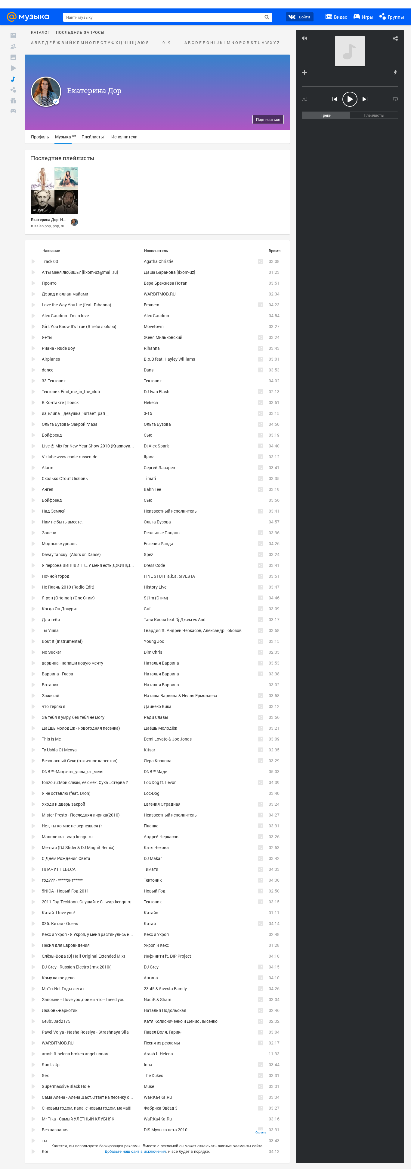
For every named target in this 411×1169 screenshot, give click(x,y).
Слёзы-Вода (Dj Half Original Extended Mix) (83, 956)
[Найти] (266, 17)
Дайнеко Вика (158, 706)
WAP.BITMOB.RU (159, 294)
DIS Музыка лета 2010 (165, 1130)
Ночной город (56, 576)
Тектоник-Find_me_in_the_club (71, 391)
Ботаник (50, 684)
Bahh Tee (152, 489)
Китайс (151, 912)
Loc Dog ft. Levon (160, 782)
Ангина (151, 978)
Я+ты (47, 337)
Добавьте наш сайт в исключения (135, 1151)
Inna (148, 1064)
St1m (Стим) (156, 598)
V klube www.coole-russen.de (69, 457)
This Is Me (51, 739)
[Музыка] (13, 79)
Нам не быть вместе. (62, 522)
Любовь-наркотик (59, 1010)
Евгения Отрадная (162, 804)
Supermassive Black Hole (66, 1086)
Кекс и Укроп (156, 934)
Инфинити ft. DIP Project (167, 956)
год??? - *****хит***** (62, 880)
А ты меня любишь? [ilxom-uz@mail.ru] (80, 272)
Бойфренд (52, 435)
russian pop (41, 226)
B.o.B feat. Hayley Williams (169, 359)
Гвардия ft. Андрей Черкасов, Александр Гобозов (193, 630)
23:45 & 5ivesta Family (165, 988)
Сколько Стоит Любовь (65, 478)
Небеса (151, 402)
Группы (395, 17)
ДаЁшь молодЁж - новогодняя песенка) (81, 728)
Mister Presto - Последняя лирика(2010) (81, 815)
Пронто (49, 283)
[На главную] (30, 17)
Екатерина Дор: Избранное (55, 219)
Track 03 (50, 261)
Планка (151, 826)
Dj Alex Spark (156, 446)
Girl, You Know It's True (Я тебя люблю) (79, 326)
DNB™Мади (156, 771)
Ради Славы (156, 717)
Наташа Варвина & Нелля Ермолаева (180, 695)
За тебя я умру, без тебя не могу (73, 717)
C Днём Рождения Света (66, 858)
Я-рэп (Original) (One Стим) (68, 598)
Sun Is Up (51, 1064)
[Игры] (13, 111)
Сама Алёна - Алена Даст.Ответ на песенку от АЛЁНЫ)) (96, 1097)
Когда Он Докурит (60, 608)
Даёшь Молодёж (160, 728)
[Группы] (13, 89)
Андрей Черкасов (161, 836)
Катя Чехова (156, 847)
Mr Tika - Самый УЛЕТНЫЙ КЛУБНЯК (78, 1119)
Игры (367, 17)
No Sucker (51, 652)
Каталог (40, 32)
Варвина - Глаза (57, 674)
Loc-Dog (151, 793)
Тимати (151, 869)
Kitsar (149, 750)
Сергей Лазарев (159, 467)
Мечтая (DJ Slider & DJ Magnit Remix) (78, 847)
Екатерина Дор (94, 90)
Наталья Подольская (165, 1010)
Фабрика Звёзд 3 (161, 1108)
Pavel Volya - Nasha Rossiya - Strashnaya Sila (85, 1032)
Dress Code (154, 565)
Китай (150, 923)
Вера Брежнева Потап (165, 283)
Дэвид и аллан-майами (65, 294)
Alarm (47, 467)
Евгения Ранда (158, 543)
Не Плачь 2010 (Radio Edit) (68, 587)
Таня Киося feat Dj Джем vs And (175, 619)
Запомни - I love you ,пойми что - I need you (83, 999)
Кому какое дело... (60, 978)
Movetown (154, 326)
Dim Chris (153, 652)
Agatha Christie (158, 261)
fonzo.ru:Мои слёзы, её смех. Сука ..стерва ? (85, 782)
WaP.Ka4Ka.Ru (158, 1097)
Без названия (55, 1130)
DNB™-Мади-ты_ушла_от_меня (73, 771)
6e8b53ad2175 (56, 1021)
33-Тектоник (54, 381)
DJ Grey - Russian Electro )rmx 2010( (76, 967)
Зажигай (50, 695)
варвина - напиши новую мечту (72, 663)
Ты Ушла (50, 630)
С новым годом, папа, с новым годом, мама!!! (86, 1108)
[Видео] (13, 68)
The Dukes (153, 1075)
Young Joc (154, 641)
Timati (150, 478)
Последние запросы (80, 32)
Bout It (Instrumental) (62, 641)
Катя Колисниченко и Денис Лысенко (181, 1021)
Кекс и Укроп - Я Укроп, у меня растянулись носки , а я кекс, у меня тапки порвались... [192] (131, 934)
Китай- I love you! (58, 912)
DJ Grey (151, 967)
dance (47, 370)
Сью (148, 435)
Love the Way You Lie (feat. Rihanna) (76, 305)
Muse (149, 1086)
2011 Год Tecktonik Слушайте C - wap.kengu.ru (86, 902)
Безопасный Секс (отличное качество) (80, 760)
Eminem (151, 305)
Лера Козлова (158, 760)
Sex (45, 1075)
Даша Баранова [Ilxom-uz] (169, 272)
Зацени (49, 533)
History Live (155, 587)
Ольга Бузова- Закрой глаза (69, 424)
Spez (148, 554)
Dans (148, 370)
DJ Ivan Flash (156, 391)
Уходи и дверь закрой (63, 804)
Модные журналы (60, 543)
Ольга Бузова (157, 424)
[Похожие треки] (395, 72)
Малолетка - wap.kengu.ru (67, 836)
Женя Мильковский (163, 337)
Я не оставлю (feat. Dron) (66, 793)
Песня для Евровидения (66, 945)
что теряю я (53, 706)
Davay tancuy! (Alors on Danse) (71, 554)
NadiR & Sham (157, 999)
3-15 (148, 413)
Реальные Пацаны (162, 533)
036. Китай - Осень (60, 923)
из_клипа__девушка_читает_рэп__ (75, 413)
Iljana (149, 457)
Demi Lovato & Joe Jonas (168, 739)
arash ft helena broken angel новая (75, 1054)
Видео (340, 17)
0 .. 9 (166, 42)
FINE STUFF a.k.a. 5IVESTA (169, 576)
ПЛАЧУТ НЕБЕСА (59, 869)
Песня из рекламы (162, 1043)
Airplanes (51, 359)
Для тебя (51, 619)
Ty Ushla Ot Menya (59, 750)
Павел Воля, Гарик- (162, 1032)
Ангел (47, 489)
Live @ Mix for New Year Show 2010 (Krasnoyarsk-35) (93, 446)
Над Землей (54, 511)
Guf (147, 608)
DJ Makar (153, 858)
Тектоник (153, 381)
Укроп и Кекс (156, 945)
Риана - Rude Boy (58, 348)
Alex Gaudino (156, 315)
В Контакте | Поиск (60, 402)
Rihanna (152, 348)
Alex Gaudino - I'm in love (65, 315)
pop (56, 226)
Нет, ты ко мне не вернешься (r (72, 826)
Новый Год (154, 891)
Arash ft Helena (158, 1054)
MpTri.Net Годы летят (63, 988)
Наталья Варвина (161, 663)
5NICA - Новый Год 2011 (65, 891)
